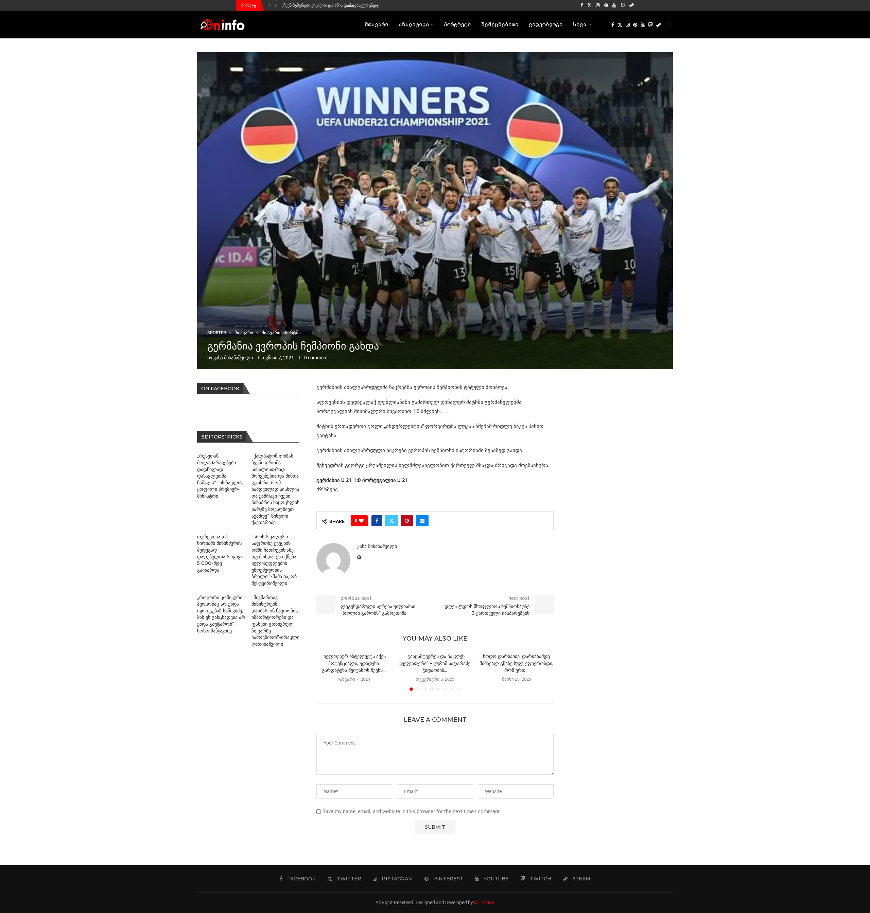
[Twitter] (589, 5)
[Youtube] (614, 5)
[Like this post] (361, 520)
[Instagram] (598, 5)
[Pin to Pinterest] (407, 520)
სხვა (580, 25)
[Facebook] (581, 5)
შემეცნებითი (500, 25)
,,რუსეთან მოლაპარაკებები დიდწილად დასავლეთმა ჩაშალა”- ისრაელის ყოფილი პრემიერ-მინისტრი (220, 476)
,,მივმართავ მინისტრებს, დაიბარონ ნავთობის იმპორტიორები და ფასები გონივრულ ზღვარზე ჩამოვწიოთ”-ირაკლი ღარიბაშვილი (275, 620)
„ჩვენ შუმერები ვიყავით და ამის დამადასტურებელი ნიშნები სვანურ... (347, 5)
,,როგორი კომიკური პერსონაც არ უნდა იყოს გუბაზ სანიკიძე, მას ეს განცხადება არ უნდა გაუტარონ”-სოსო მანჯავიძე (221, 614)
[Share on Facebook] (376, 520)
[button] (269, 5)
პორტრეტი (457, 25)
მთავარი (376, 25)
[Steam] (631, 5)
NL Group (484, 902)
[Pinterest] (606, 5)
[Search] (669, 24)
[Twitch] (623, 5)
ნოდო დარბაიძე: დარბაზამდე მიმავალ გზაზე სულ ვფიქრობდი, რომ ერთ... (516, 663)
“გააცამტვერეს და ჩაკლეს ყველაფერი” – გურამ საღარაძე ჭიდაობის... (434, 663)
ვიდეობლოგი (546, 25)
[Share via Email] (422, 520)
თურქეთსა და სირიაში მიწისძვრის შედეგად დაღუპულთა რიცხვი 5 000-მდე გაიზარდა (220, 553)
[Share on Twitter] (391, 520)
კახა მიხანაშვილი (233, 357)
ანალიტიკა (414, 25)
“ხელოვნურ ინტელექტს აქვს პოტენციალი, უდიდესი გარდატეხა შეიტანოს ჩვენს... (353, 663)
